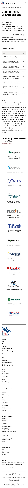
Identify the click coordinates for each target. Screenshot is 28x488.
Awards (3, 407)
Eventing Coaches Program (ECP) (9, 438)
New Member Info (5, 429)
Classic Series (5, 402)
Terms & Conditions (10, 474)
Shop (3, 344)
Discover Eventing (7, 351)
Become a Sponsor (7, 143)
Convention (4, 418)
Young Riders (4, 425)
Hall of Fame (4, 381)
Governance (4, 374)
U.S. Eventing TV (5, 452)
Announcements (7, 362)
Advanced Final (5, 399)
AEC (2, 397)
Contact (4, 346)
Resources (5, 360)
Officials (3, 441)
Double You (17, 57)
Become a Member (7, 416)
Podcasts (4, 454)
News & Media (6, 447)
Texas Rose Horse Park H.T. (14, 61)
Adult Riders (4, 423)
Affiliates (3, 379)
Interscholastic (5, 405)
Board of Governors (6, 373)
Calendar (4, 391)
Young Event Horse (6, 400)
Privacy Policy (19, 474)
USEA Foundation (7, 348)
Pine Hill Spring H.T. (13, 66)
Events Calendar (6, 389)
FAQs (3, 358)
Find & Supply (15, 483)
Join (3, 341)
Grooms (3, 421)
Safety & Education (7, 436)
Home (3, 7)
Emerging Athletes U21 (6, 426)
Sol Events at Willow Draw (14, 56)
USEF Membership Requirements (9, 431)
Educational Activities (6, 439)
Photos (3, 451)
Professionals (4, 420)
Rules (3, 394)
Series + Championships (7, 395)
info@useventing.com (14, 480)
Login (3, 353)
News (3, 449)
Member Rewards (5, 428)
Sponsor (3, 384)
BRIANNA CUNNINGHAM (8, 57)
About (3, 369)
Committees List (5, 382)
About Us (3, 371)
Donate (4, 339)
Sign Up (4, 460)
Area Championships (6, 408)
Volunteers (4, 410)
